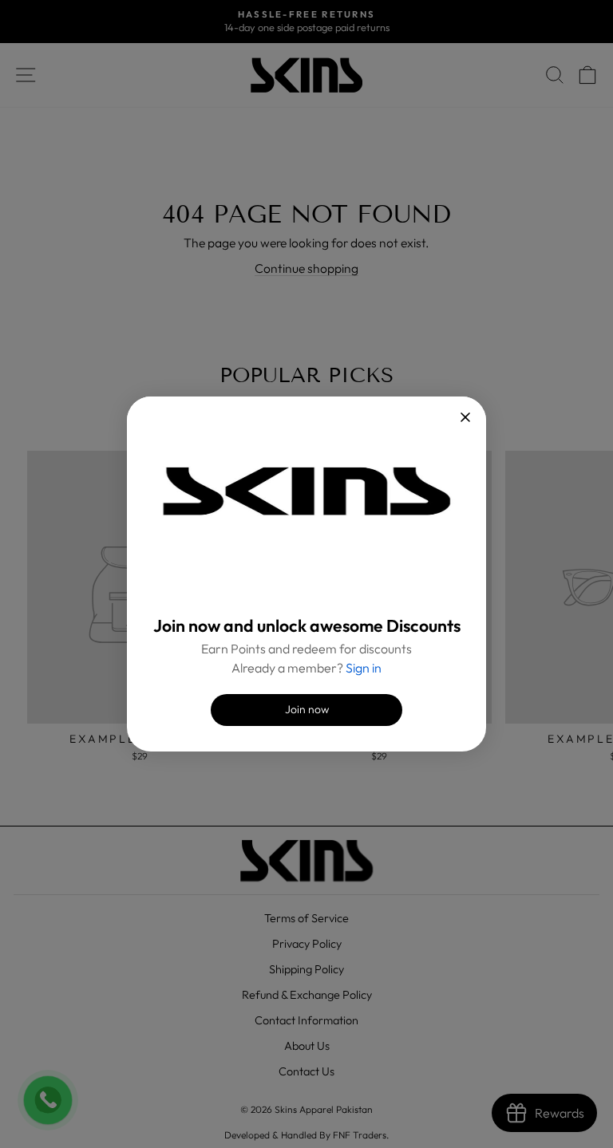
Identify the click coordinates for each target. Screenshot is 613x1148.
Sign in (364, 668)
